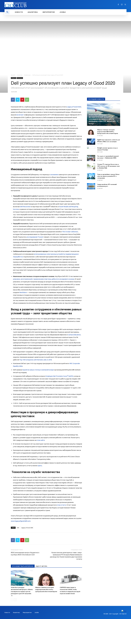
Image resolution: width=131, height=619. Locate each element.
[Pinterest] (22, 100)
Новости (19, 75)
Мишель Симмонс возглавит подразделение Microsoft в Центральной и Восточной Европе (46, 589)
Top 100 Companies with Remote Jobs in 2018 (36, 360)
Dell (18, 527)
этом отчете (61, 505)
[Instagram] (122, 4)
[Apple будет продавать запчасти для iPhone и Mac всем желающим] (91, 142)
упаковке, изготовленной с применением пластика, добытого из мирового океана (43, 279)
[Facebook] (118, 4)
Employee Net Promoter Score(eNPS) (59, 376)
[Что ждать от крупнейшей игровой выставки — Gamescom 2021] (91, 158)
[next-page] (15, 599)
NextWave (23, 292)
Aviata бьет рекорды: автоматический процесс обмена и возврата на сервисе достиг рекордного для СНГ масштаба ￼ (22, 591)
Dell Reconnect (25, 206)
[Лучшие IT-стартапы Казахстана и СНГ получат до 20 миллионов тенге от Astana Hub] (91, 166)
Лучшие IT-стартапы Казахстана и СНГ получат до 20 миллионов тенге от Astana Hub (108, 166)
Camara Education (74, 335)
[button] (7, 12)
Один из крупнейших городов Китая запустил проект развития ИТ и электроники (108, 176)
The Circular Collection (70, 231)
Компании (27, 75)
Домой (13, 75)
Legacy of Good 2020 (74, 107)
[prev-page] (12, 599)
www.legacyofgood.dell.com (20, 521)
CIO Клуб (91, 123)
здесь (40, 465)
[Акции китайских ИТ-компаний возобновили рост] (91, 186)
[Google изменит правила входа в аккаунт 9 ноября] (91, 150)
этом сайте (41, 440)
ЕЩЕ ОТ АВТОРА (41, 566)
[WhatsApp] (27, 100)
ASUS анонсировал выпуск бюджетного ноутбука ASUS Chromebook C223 (25, 554)
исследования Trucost (35, 237)
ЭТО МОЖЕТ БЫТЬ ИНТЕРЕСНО (22, 566)
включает (20, 115)
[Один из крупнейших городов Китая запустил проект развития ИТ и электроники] (91, 176)
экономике (54, 174)
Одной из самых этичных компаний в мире (38, 370)
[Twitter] (125, 4)
